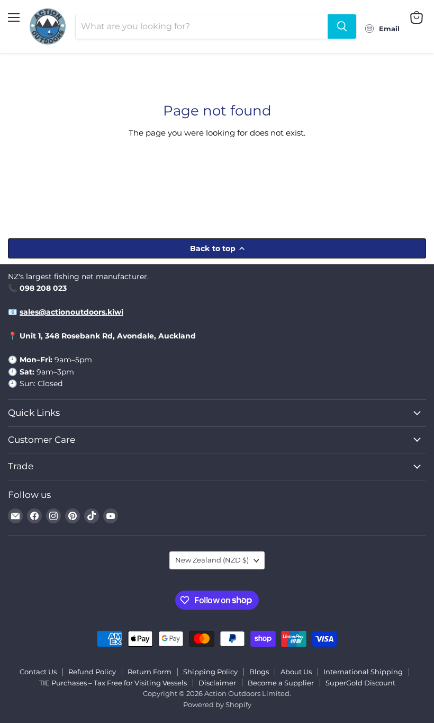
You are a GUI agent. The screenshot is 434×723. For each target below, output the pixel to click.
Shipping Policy (210, 671)
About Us (296, 671)
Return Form (149, 671)
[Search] (342, 26)
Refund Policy (92, 671)
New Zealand (212, 560)
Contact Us (38, 671)
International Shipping (363, 671)
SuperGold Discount (360, 683)
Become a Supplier (281, 683)
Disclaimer (217, 683)
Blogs (259, 671)
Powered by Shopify (217, 704)
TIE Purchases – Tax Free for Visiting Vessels (113, 683)
